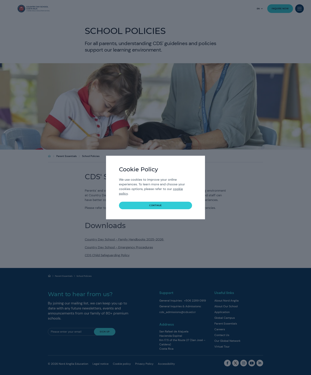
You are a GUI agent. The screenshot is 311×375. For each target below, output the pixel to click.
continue (155, 205)
